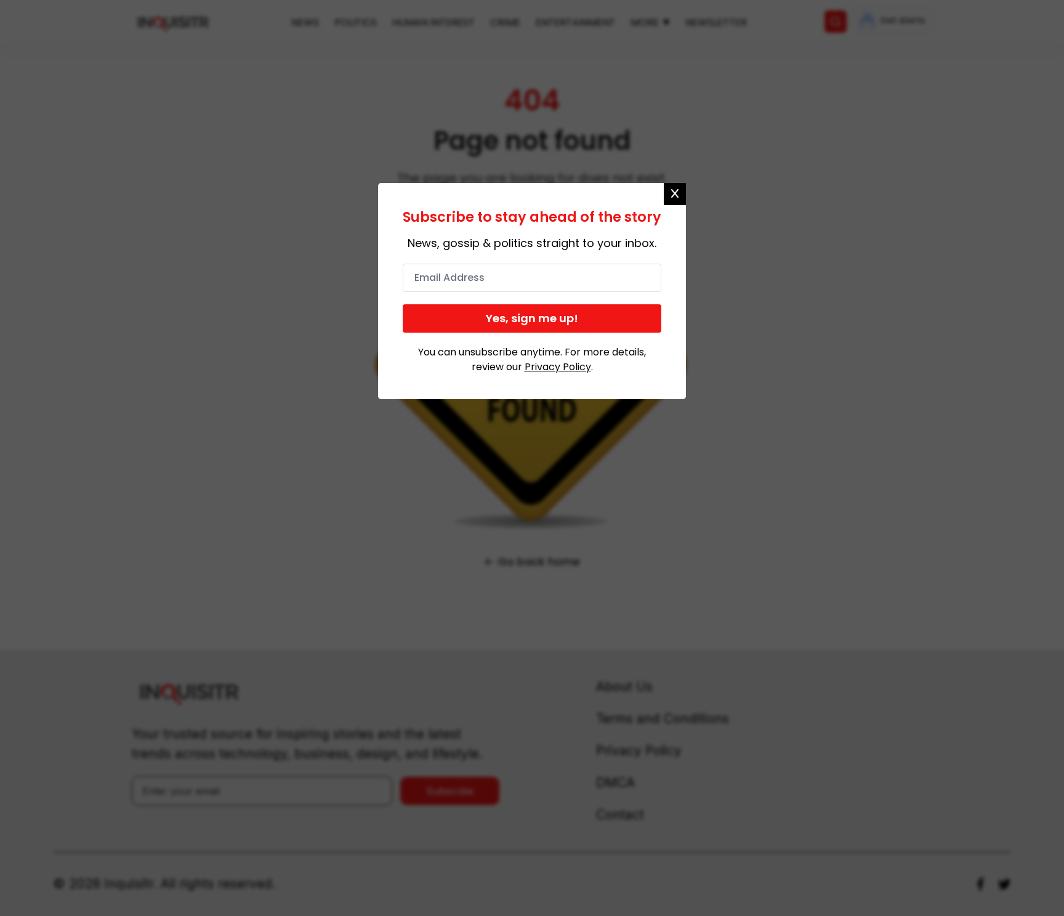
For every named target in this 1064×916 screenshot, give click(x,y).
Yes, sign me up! (532, 318)
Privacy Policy (558, 367)
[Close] (675, 194)
